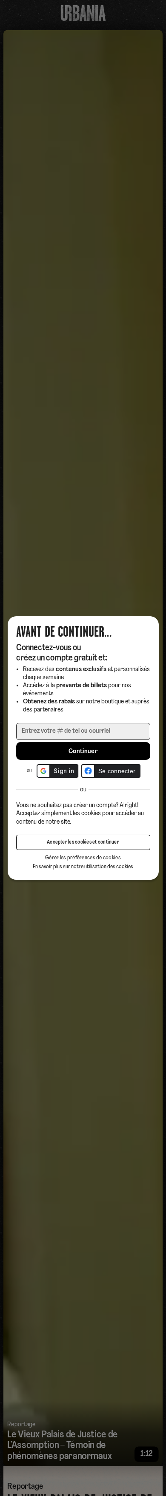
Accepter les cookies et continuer (83, 842)
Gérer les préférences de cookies (83, 858)
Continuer (83, 751)
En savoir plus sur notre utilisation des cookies (83, 867)
